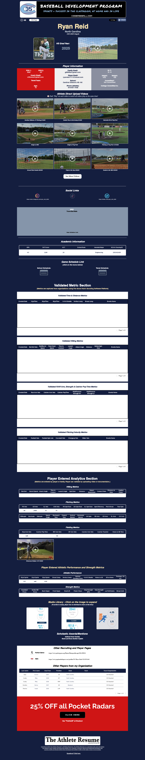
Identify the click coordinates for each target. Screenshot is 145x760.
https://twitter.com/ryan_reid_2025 (107, 199)
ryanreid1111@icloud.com (73, 77)
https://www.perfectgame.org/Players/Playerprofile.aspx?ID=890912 (67, 653)
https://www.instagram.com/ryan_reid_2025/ (38, 199)
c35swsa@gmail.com (35, 77)
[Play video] (98, 48)
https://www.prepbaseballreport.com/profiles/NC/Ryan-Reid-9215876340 (69, 659)
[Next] (127, 330)
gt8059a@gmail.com (73, 72)
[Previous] (117, 330)
